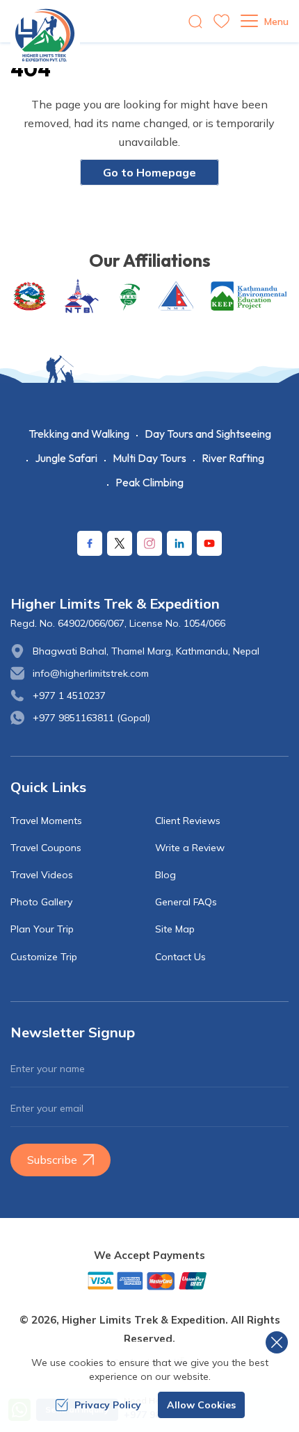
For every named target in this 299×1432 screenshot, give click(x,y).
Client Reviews (187, 820)
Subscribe (52, 1160)
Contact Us (180, 956)
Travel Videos (41, 875)
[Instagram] (149, 543)
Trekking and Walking (79, 434)
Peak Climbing (149, 482)
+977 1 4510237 (69, 695)
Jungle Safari (66, 458)
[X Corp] (119, 543)
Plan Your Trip (42, 929)
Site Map (175, 929)
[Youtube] (209, 543)
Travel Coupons (45, 847)
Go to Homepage (149, 172)
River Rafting (233, 458)
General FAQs (186, 902)
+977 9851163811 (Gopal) (91, 717)
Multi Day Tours (149, 458)
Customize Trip (43, 956)
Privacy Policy (107, 1405)
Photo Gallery (41, 902)
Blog (165, 875)
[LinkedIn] (179, 543)
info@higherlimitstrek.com (91, 673)
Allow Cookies (201, 1405)
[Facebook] (89, 543)
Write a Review (190, 847)
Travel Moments (46, 820)
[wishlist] (221, 21)
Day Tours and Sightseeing (208, 434)
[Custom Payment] (149, 1280)
